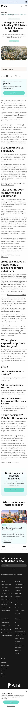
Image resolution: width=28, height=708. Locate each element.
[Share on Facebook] (12, 76)
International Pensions (6, 593)
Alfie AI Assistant (5, 605)
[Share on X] (16, 76)
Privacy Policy (19, 574)
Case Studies (18, 628)
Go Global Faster (5, 622)
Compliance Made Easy (6, 630)
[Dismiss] (26, 2)
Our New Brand (5, 665)
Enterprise (17, 613)
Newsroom (4, 668)
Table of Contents (7, 69)
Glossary (17, 625)
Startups (17, 608)
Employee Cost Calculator (19, 642)
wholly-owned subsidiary (10, 231)
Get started (13, 93)
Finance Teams (18, 587)
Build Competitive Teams (5, 626)
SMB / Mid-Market (19, 610)
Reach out (18, 437)
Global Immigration (5, 599)
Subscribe (14, 569)
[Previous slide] (3, 547)
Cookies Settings (11, 706)
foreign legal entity (5, 284)
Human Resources (19, 584)
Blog (6, 12)
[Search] (22, 6)
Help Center (18, 650)
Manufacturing (18, 596)
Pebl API (17, 653)
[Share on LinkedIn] (7, 76)
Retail (16, 602)
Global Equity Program (6, 596)
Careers (3, 671)
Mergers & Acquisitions (6, 633)
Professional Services (20, 605)
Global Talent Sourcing (6, 602)
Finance (17, 599)
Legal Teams (18, 590)
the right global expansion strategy (14, 350)
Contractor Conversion (6, 635)
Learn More (15, 2)
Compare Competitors (20, 631)
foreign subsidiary (6, 164)
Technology (18, 593)
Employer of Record (6, 584)
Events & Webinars (19, 638)
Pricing (3, 674)
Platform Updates (5, 610)
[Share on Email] (20, 76)
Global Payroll (4, 587)
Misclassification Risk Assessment (20, 646)
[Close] (26, 691)
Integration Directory (6, 608)
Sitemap (3, 676)
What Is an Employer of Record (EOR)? (16, 295)
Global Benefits (5, 590)
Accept (11, 702)
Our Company (4, 662)
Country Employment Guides (20, 634)
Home (2, 12)
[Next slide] (25, 547)
